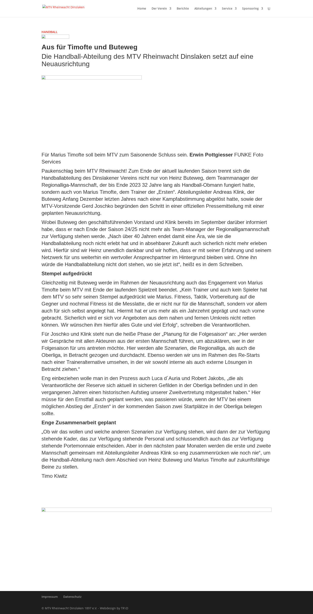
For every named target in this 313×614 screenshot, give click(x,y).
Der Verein (159, 8)
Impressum (50, 597)
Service (227, 8)
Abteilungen (203, 8)
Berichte (183, 8)
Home (141, 8)
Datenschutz (72, 597)
